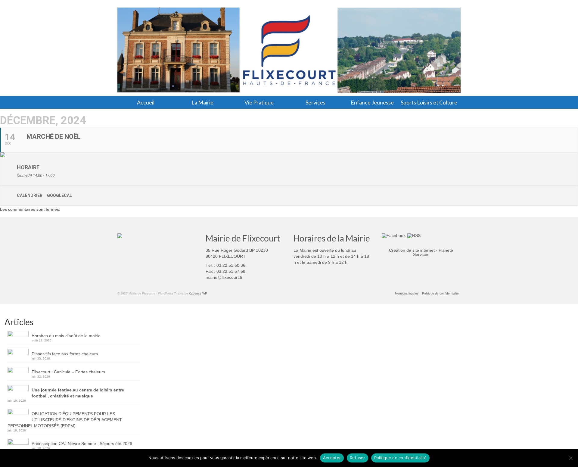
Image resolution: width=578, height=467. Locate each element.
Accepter (332, 457)
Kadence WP (198, 293)
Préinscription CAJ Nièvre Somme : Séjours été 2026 (82, 443)
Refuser (357, 457)
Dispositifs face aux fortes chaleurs (65, 353)
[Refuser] (570, 458)
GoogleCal (59, 195)
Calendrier (29, 195)
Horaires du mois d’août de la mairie (66, 335)
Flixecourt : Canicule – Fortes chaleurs (68, 371)
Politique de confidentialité (400, 457)
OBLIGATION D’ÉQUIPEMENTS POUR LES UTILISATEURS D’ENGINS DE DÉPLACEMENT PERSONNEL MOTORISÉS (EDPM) (65, 419)
